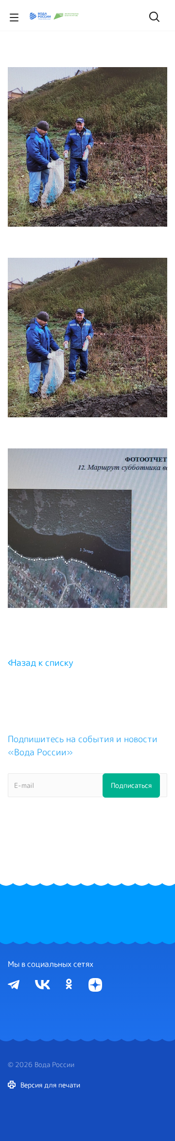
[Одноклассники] (69, 984)
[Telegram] (13, 984)
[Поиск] (153, 15)
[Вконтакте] (42, 984)
